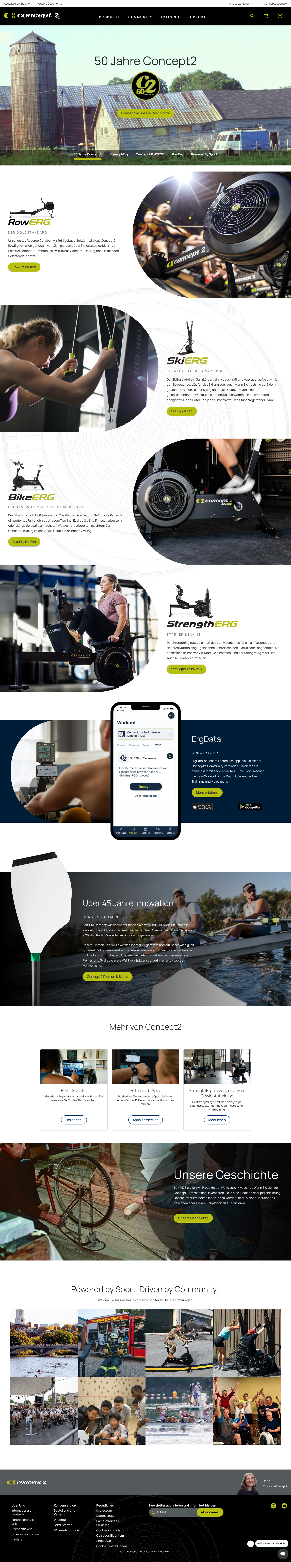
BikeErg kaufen (24, 541)
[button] (44, 1343)
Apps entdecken (145, 1120)
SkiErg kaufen (181, 411)
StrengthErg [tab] (119, 154)
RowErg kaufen (24, 267)
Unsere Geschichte (193, 1218)
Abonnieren (210, 1512)
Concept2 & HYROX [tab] (150, 154)
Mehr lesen (217, 1120)
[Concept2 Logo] (32, 16)
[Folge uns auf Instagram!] (273, 1506)
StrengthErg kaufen (186, 669)
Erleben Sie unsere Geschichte (145, 113)
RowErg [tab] (177, 154)
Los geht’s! (74, 1120)
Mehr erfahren (207, 792)
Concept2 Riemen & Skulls (107, 976)
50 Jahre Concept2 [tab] (88, 154)
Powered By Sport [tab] (204, 154)
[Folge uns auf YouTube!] (284, 1506)
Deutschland (241, 3)
